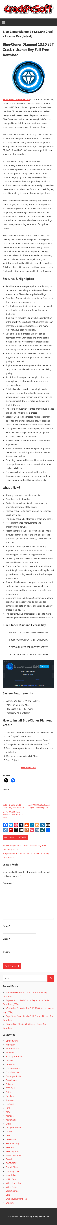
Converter (10, 1064)
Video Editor (11, 1187)
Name (6, 925)
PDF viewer (11, 1139)
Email (6, 938)
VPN (8, 1194)
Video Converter (13, 1183)
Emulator (10, 1096)
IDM (8, 1107)
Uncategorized (12, 1171)
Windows (10, 1202)
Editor (9, 1092)
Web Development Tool (16, 1198)
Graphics (10, 1100)
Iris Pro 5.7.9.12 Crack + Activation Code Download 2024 (13, 815)
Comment (8, 883)
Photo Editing (12, 1143)
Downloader (11, 1080)
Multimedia (9, 837)
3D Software (12, 1040)
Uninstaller (11, 1175)
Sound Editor (12, 1167)
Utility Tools (11, 1179)
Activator (10, 1044)
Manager (10, 1115)
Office (8, 1123)
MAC (8, 1111)
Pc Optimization (13, 1127)
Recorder (10, 1147)
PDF (8, 1135)
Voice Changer (12, 1190)
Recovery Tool (12, 1151)
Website (6, 951)
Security (10, 1159)
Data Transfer (12, 1072)
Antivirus (10, 1052)
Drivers (9, 1084)
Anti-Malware (12, 1048)
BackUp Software (14, 1056)
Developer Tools (13, 1076)
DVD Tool (10, 1088)
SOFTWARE (21, 837)
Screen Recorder (13, 1155)
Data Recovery (13, 1068)
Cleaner (9, 1060)
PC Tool (9, 1131)
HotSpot (10, 1104)
